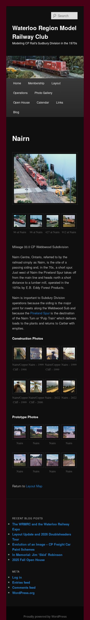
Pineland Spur (40, 313)
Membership (36, 83)
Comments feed (24, 587)
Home (17, 83)
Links (59, 102)
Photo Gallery (43, 93)
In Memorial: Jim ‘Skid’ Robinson (37, 554)
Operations (20, 93)
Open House (21, 102)
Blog (16, 112)
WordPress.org (23, 592)
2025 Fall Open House (28, 559)
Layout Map (34, 486)
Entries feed (21, 582)
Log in (17, 577)
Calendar (43, 102)
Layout (56, 83)
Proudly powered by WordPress (45, 616)
